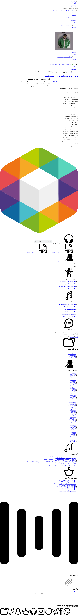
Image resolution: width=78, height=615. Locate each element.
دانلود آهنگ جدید (53, 81)
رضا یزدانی (73, 396)
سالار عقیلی (73, 406)
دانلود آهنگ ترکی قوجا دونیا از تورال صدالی (67, 480)
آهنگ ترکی (73, 2)
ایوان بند (74, 426)
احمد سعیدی (73, 421)
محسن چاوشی (73, 375)
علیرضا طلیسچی (72, 393)
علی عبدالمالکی (72, 398)
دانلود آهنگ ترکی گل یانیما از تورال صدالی (67, 484)
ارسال (65, 334)
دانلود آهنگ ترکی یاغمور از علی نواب (68, 489)
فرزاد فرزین (73, 392)
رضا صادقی (73, 391)
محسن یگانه (73, 381)
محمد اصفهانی (73, 425)
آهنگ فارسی (73, 3)
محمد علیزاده (73, 417)
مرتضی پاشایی (73, 418)
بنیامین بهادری (73, 395)
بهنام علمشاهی (73, 410)
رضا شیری (73, 435)
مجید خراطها (73, 385)
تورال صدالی (73, 377)
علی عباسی (73, 434)
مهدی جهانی (73, 430)
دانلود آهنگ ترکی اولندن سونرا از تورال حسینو (66, 486)
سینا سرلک (73, 420)
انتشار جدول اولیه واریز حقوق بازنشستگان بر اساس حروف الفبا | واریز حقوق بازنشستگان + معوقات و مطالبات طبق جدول (51, 461)
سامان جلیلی (73, 404)
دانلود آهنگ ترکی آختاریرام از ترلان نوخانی (67, 491)
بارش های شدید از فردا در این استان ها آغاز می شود (65, 458)
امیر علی (74, 383)
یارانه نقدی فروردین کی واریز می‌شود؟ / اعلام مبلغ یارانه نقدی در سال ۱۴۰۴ (60, 465)
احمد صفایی (73, 432)
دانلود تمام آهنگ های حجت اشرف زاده (52, 261)
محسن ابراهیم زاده (72, 407)
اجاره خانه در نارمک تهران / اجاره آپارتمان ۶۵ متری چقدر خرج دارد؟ (62, 463)
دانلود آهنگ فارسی (71, 72)
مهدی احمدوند (73, 376)
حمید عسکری (73, 380)
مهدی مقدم (73, 378)
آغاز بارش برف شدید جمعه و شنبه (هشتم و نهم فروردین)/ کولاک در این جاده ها (60, 459)
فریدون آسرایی (72, 402)
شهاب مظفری (73, 411)
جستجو (65, 8)
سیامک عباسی (73, 429)
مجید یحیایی (73, 400)
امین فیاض (73, 408)
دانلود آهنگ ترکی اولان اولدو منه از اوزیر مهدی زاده (65, 481)
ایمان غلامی (73, 414)
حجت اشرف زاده (72, 419)
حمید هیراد (73, 423)
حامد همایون (73, 412)
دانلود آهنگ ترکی (72, 356)
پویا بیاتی (74, 373)
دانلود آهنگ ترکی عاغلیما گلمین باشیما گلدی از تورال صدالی (64, 488)
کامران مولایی (73, 382)
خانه (77, 72)
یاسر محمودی (73, 437)
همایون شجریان (72, 374)
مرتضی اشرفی (72, 397)
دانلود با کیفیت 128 (30, 252)
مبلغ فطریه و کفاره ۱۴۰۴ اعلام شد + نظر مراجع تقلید (65, 460)
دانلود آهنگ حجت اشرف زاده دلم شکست (61, 76)
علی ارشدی (73, 415)
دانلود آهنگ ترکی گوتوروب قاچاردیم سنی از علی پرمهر (65, 482)
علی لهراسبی (73, 384)
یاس (75, 439)
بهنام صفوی (73, 413)
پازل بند (74, 403)
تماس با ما (73, 6)
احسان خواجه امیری (71, 405)
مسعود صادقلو (73, 427)
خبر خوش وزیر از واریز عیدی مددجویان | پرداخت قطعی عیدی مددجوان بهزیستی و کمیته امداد (57, 462)
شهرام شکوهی (73, 440)
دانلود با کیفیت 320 (56, 252)
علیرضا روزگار (73, 436)
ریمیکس (74, 352)
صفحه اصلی (73, 1)
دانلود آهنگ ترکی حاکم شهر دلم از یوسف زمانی (66, 487)
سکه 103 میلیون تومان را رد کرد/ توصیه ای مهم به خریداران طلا (63, 456)
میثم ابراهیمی (73, 387)
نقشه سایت (73, 5)
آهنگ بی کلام (73, 357)
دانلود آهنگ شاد (73, 355)
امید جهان (74, 428)
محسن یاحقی (73, 399)
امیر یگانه (74, 433)
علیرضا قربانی (73, 441)
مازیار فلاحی (73, 388)
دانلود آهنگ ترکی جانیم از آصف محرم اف (67, 485)
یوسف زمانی (73, 422)
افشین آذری (73, 389)
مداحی (74, 351)
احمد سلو (74, 390)
